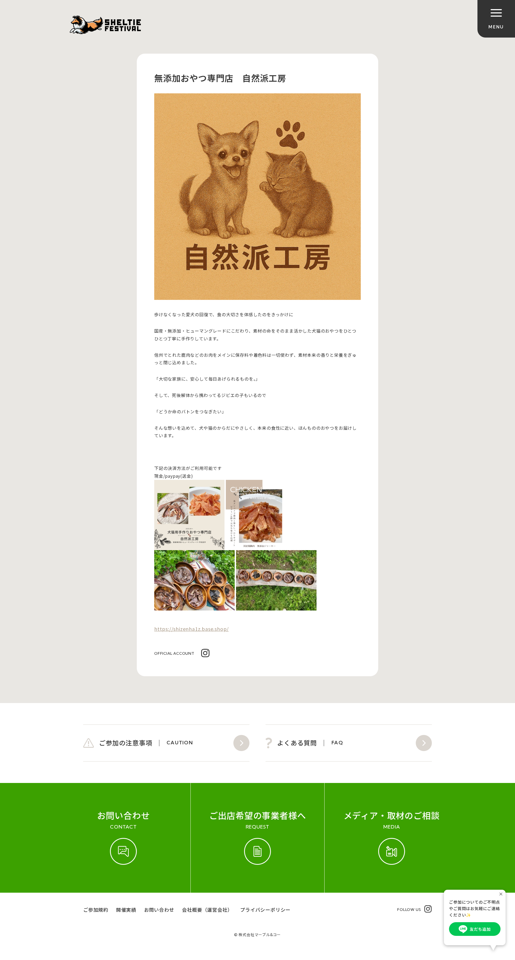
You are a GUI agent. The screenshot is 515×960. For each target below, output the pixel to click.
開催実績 (126, 909)
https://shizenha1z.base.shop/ (191, 628)
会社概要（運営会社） (207, 909)
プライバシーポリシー (265, 909)
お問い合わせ (159, 909)
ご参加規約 (95, 909)
